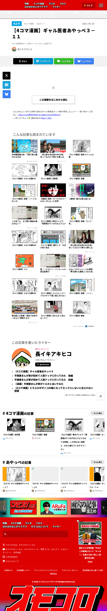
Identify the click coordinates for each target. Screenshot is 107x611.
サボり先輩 (6, 12)
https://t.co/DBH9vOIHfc (28, 114)
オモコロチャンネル (27, 544)
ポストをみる (22, 54)
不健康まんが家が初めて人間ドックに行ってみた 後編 (43, 375)
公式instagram (12, 556)
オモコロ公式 (11, 544)
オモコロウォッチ (31, 549)
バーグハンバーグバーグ (47, 581)
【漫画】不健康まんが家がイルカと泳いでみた (38, 383)
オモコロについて (40, 526)
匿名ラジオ (45, 549)
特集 (27, 3)
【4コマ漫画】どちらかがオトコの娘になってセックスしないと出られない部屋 (53, 389)
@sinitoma (44, 364)
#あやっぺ (41, 23)
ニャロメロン (87, 12)
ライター (56, 6)
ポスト (24, 61)
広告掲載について (23, 570)
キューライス (21, 12)
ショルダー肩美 (48, 12)
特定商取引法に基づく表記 (93, 570)
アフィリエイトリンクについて (46, 570)
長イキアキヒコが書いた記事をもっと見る (80, 395)
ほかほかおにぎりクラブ (36, 6)
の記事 (18, 413)
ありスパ (55, 549)
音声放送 (17, 552)
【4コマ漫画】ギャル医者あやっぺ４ (33, 371)
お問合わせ (8, 570)
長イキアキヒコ (24, 49)
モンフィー (7, 552)
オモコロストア (12, 561)
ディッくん (63, 12)
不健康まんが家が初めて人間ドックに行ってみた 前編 (43, 379)
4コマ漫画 (16, 523)
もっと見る (98, 413)
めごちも (34, 12)
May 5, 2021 (46, 118)
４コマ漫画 (39, 3)
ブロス (63, 3)
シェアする (65, 61)
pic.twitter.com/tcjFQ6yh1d (49, 114)
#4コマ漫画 (29, 23)
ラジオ (52, 3)
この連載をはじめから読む (53, 99)
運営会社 (53, 573)
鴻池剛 (75, 12)
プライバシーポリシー (70, 570)
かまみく (64, 549)
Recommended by (79, 326)
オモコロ (12, 5)
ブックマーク (45, 61)
